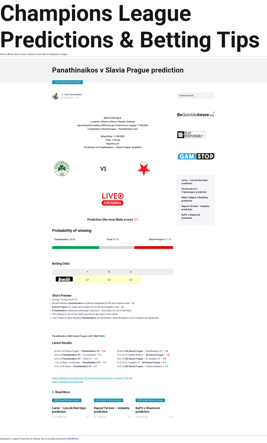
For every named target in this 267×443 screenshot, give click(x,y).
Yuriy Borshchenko (73, 94)
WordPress (73, 438)
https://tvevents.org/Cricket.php (67, 381)
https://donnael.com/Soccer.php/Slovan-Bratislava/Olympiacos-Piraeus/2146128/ (92, 378)
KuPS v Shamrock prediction (148, 410)
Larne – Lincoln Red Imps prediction (194, 182)
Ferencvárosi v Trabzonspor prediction (193, 190)
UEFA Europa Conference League (67, 82)
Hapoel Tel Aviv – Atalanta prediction (195, 208)
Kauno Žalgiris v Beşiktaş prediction (194, 199)
